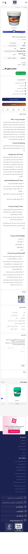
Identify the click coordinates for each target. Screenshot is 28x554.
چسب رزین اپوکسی (21, 446)
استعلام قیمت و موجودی (14, 99)
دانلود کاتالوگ (14, 104)
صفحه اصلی (23, 440)
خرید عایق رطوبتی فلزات (20, 476)
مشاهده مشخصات (13, 109)
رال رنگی (3, 109)
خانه (21, 7)
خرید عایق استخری (21, 464)
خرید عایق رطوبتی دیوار (21, 470)
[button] (3, 382)
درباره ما (23, 453)
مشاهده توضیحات (24, 109)
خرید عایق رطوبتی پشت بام (20, 461)
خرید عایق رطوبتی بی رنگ (20, 467)
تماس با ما (23, 456)
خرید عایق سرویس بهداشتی (20, 473)
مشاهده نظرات (8, 109)
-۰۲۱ (20, 512)
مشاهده (17, 404)
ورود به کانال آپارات (14, 431)
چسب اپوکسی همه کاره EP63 (19, 486)
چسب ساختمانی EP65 (21, 479)
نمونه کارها (18, 109)
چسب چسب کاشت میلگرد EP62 (19, 482)
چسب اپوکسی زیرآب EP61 (20, 492)
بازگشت (24, 7)
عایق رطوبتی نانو (19, 39)
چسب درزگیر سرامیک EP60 (20, 489)
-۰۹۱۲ (19, 516)
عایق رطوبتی (23, 443)
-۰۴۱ (19, 507)
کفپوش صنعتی (22, 449)
